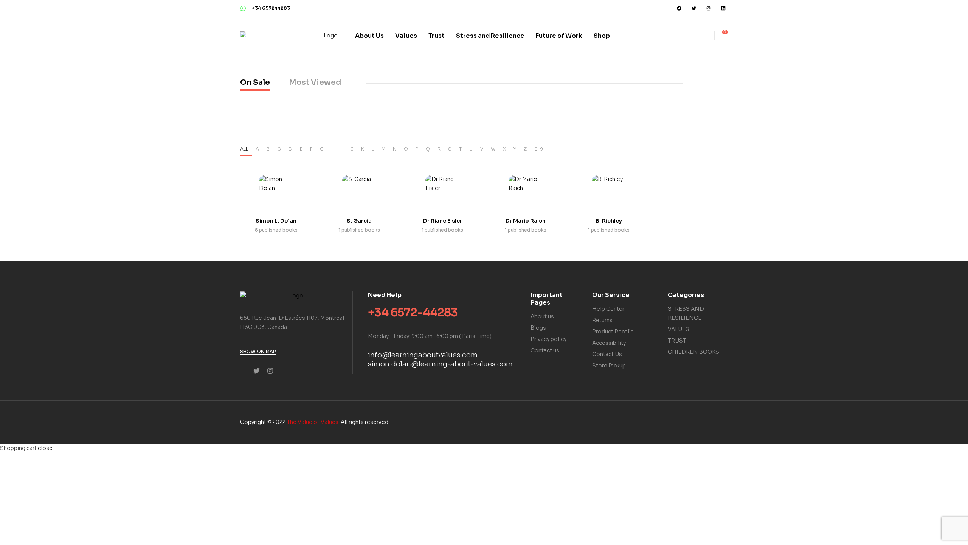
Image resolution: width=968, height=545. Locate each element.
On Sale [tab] (255, 82)
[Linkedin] (723, 8)
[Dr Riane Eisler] (442, 192)
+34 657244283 (271, 8)
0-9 (538, 149)
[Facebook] (679, 8)
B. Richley (609, 220)
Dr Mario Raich (526, 220)
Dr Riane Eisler (442, 220)
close (45, 448)
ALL (244, 149)
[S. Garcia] (359, 192)
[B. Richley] (609, 192)
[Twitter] (693, 8)
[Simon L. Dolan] (276, 192)
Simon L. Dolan (276, 220)
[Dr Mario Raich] (526, 192)
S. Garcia (359, 220)
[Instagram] (708, 8)
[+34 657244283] (243, 8)
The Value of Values (312, 422)
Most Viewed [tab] (315, 82)
